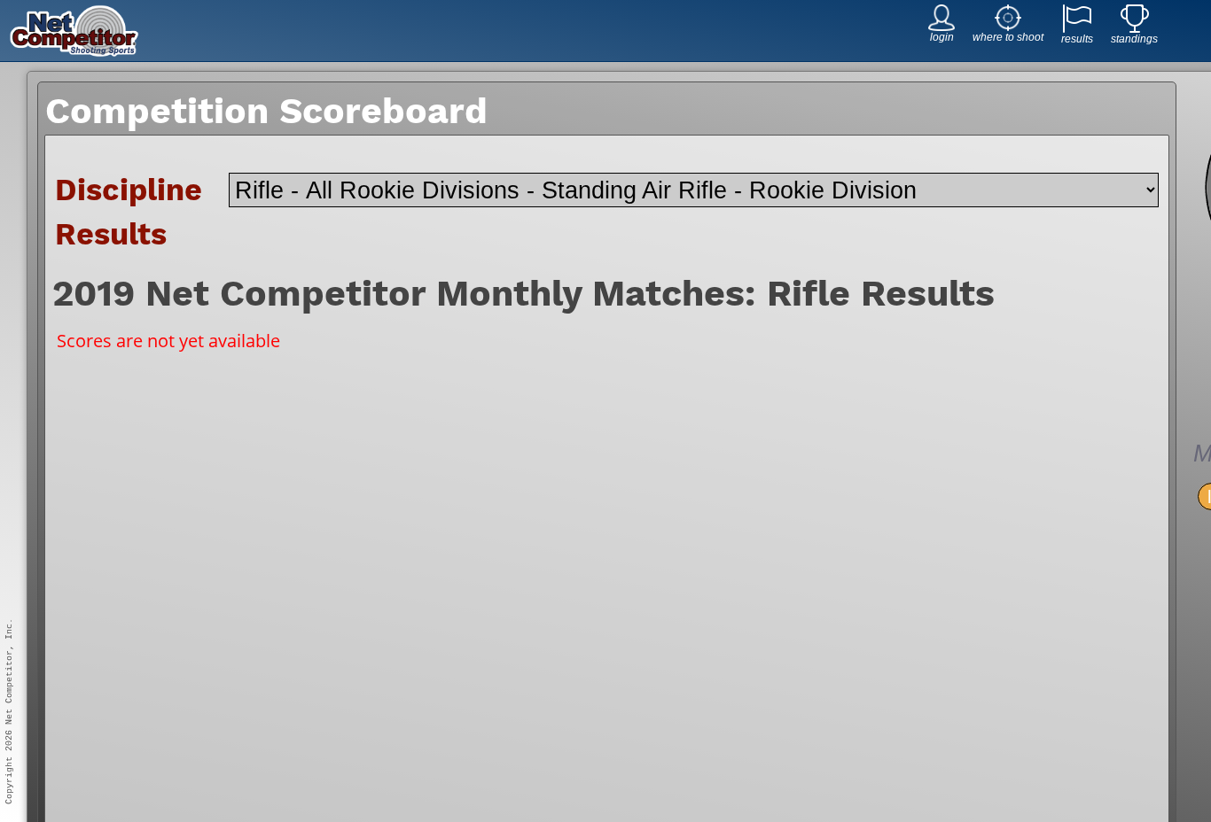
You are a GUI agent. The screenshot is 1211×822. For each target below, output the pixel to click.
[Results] (1077, 27)
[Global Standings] (1135, 27)
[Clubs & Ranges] (1008, 26)
